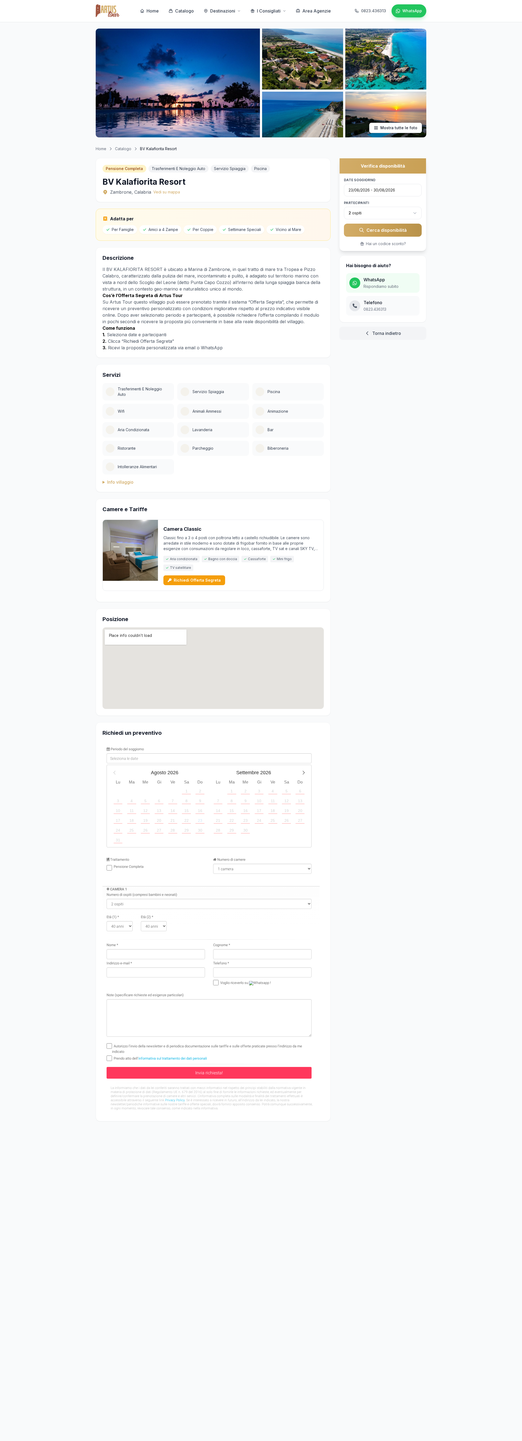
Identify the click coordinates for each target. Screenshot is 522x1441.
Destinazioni (222, 11)
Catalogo (184, 11)
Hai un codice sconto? (386, 243)
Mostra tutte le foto (398, 127)
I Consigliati (269, 11)
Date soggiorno (359, 180)
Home (153, 11)
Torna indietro (386, 333)
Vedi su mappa (166, 192)
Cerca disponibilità (386, 230)
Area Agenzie (316, 11)
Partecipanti (356, 203)
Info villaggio (120, 482)
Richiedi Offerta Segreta (197, 580)
